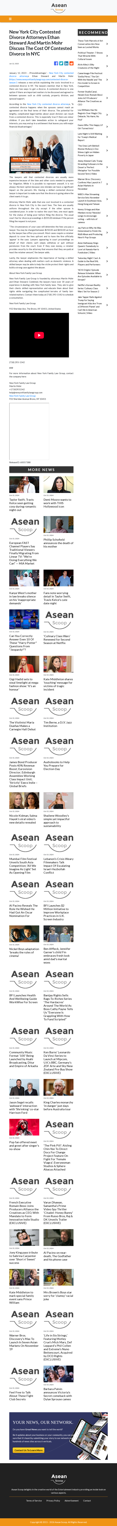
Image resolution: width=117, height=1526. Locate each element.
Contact (87, 1500)
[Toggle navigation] (10, 19)
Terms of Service (34, 1500)
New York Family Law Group (22, 395)
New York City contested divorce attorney (48, 104)
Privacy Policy (53, 1500)
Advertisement (72, 1500)
